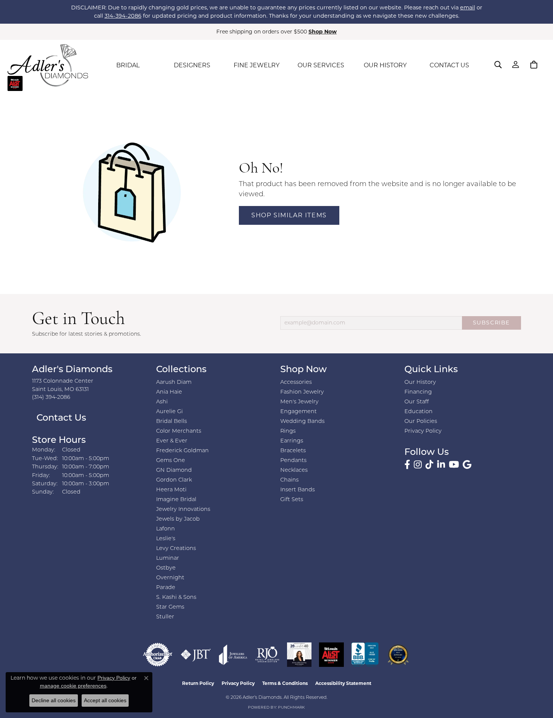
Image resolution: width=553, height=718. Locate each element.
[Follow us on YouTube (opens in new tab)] (454, 464)
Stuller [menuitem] (165, 617)
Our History (420, 382)
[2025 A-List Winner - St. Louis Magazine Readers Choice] (331, 654)
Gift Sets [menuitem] (291, 500)
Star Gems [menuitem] (170, 607)
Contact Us (60, 418)
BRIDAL (128, 65)
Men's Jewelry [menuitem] (299, 402)
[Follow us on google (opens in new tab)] (467, 464)
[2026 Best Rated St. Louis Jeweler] (398, 654)
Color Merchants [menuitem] (178, 431)
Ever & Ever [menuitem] (171, 441)
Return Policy (198, 683)
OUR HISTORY (385, 65)
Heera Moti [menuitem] (171, 490)
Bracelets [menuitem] (293, 451)
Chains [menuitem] (289, 480)
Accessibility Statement (343, 683)
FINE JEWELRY (257, 65)
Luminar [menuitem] (167, 558)
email (467, 7)
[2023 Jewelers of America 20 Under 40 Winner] (299, 654)
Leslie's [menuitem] (165, 539)
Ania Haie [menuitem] (169, 392)
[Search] (498, 64)
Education (418, 412)
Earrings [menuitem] (291, 441)
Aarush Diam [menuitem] (173, 382)
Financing (418, 392)
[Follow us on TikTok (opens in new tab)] (429, 464)
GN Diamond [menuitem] (174, 470)
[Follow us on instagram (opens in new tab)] (418, 464)
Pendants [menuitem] (293, 461)
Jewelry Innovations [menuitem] (183, 509)
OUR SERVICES (321, 65)
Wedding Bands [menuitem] (302, 421)
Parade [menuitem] (165, 588)
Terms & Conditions (285, 683)
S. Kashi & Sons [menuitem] (176, 597)
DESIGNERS (192, 65)
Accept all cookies (105, 700)
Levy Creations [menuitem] (176, 548)
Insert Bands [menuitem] (297, 490)
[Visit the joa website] (233, 654)
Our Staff (416, 402)
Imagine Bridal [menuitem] (176, 500)
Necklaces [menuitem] (294, 470)
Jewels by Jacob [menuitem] (178, 519)
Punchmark (291, 708)
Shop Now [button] (322, 31)
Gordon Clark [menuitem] (174, 480)
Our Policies (420, 421)
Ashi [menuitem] (162, 402)
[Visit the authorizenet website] (158, 654)
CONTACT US (449, 65)
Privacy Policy (423, 431)
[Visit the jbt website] (195, 654)
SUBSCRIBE (491, 322)
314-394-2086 (123, 15)
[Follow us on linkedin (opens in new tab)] (441, 464)
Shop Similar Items (289, 215)
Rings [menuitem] (288, 431)
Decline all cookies (54, 700)
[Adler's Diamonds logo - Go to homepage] (48, 65)
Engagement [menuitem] (298, 412)
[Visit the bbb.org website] (364, 654)
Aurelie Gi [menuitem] (169, 412)
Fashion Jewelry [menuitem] (302, 392)
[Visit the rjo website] (267, 654)
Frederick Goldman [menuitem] (182, 451)
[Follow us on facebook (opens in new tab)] (407, 464)
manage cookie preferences (73, 686)
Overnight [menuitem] (170, 578)
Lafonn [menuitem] (165, 529)
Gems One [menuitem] (170, 461)
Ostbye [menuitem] (166, 568)
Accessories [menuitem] (296, 382)
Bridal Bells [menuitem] (171, 421)
